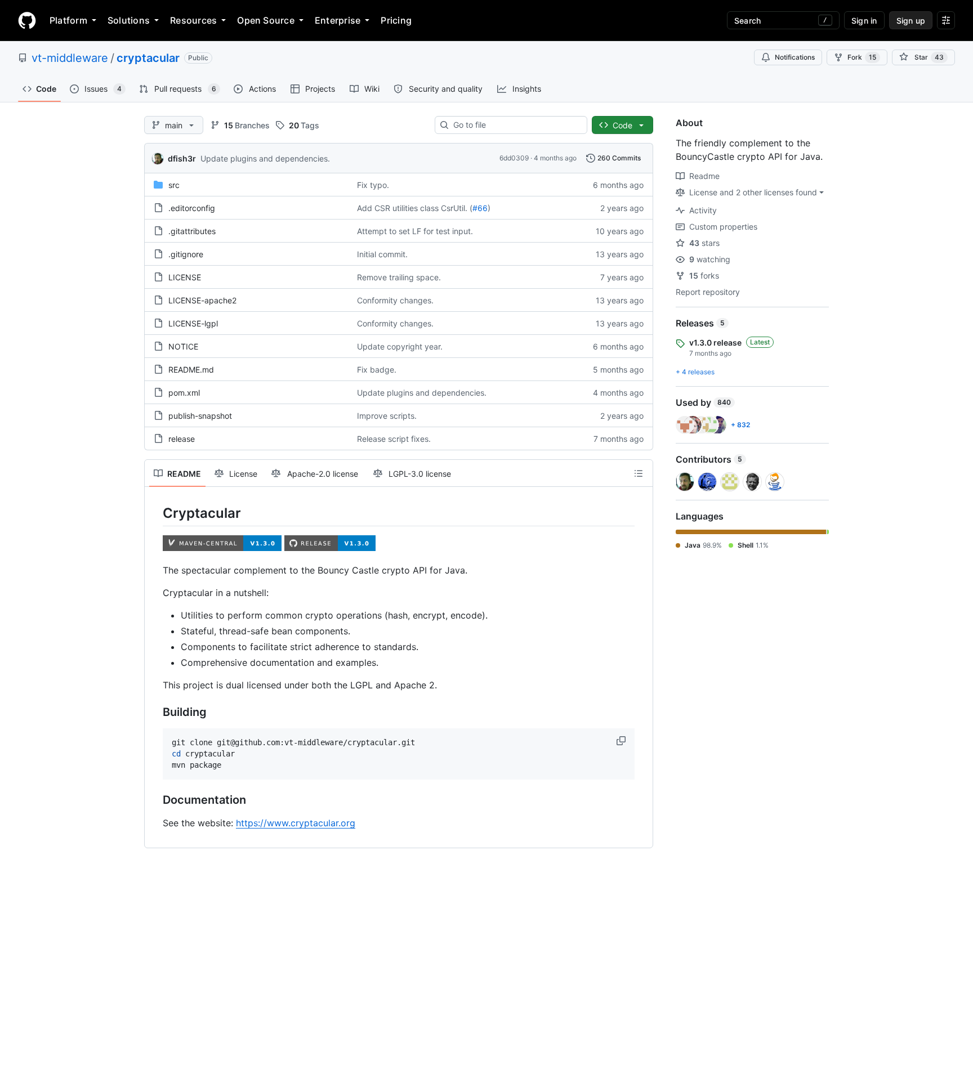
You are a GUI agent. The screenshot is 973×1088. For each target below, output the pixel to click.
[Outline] (638, 473)
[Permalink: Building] (155, 712)
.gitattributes (192, 231)
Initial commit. (382, 254)
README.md (191, 369)
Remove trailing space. (399, 277)
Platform (68, 20)
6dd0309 (514, 158)
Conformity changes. (395, 300)
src (174, 185)
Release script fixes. (394, 439)
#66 (480, 208)
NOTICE (183, 346)
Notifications (795, 57)
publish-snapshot (200, 415)
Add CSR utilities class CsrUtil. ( (414, 208)
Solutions (129, 20)
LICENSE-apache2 (202, 300)
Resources (193, 20)
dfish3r (182, 158)
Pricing (396, 20)
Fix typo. (373, 185)
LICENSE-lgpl (193, 323)
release (181, 439)
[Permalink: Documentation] (155, 800)
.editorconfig (191, 208)
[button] (622, 741)
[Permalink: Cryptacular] (155, 513)
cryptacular (148, 58)
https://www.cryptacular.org (295, 823)
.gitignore (185, 254)
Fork (861, 57)
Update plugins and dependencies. (265, 158)
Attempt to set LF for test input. (415, 231)
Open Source (265, 20)
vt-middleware (70, 58)
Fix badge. (376, 369)
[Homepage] (27, 20)
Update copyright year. (400, 346)
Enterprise (337, 20)
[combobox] (515, 125)
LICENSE (184, 277)
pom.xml (184, 392)
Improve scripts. (387, 415)
